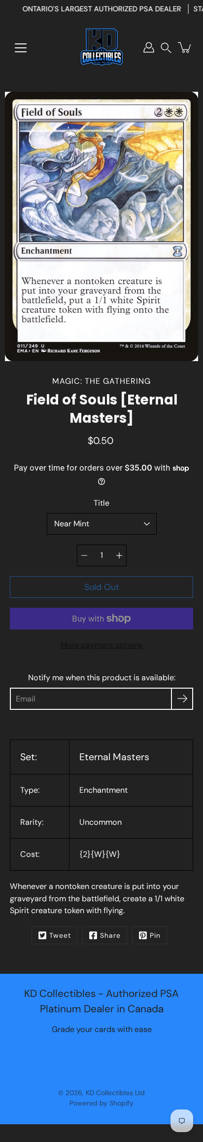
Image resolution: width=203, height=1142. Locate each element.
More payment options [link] (101, 645)
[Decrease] (84, 555)
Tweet (60, 935)
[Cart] (185, 47)
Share (110, 935)
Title (101, 503)
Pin (155, 935)
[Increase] (119, 555)
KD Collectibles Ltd (115, 1092)
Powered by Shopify (101, 1103)
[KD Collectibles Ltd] (101, 47)
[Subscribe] (182, 699)
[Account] (149, 47)
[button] (166, 47)
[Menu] (21, 47)
